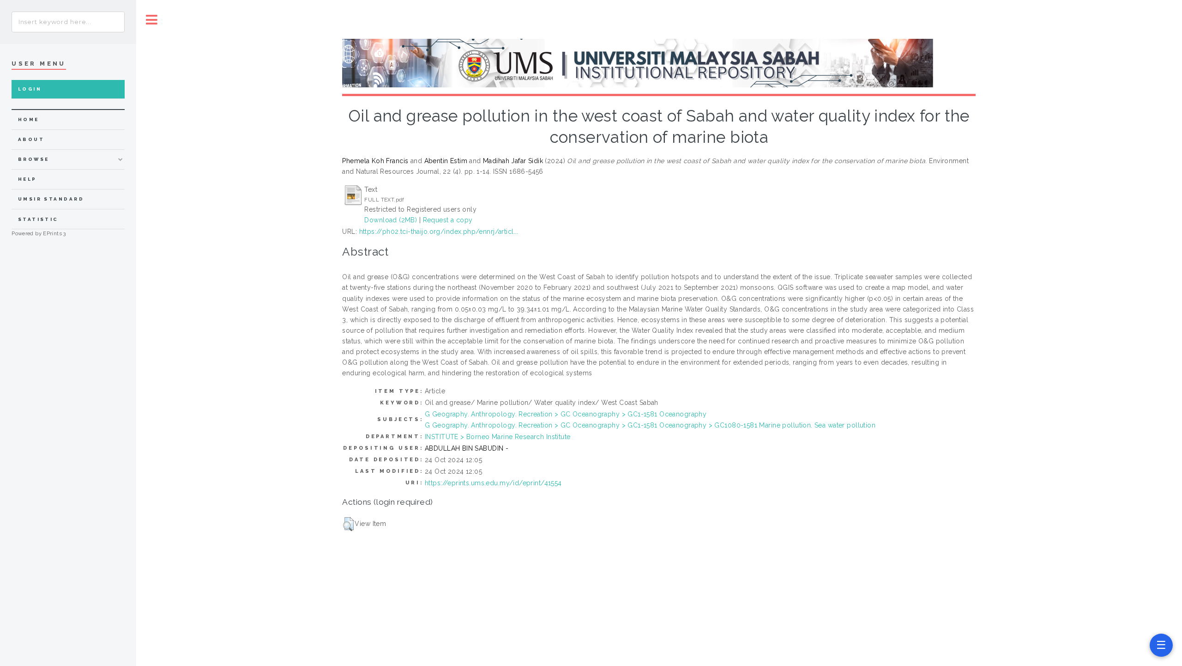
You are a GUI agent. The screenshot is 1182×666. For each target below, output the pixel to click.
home (28, 119)
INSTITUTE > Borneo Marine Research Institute (497, 436)
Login (30, 89)
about (31, 139)
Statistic (38, 219)
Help (27, 179)
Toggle (152, 19)
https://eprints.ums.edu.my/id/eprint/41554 (493, 483)
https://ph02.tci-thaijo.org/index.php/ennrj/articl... (439, 231)
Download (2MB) (390, 220)
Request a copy (448, 220)
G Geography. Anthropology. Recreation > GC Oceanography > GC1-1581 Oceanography (565, 414)
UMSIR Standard (51, 199)
